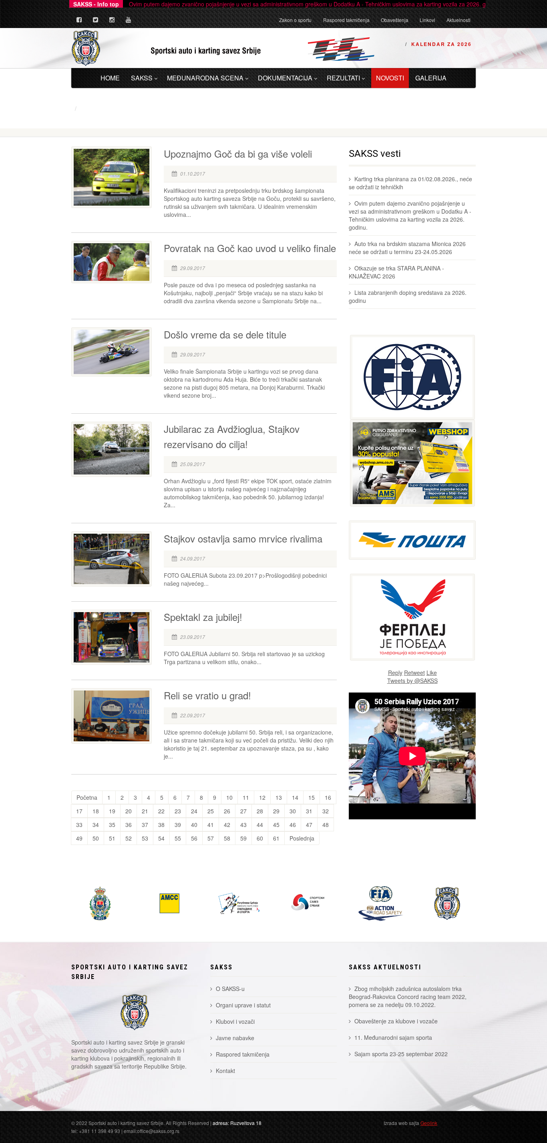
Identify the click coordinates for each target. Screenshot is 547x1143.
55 (178, 838)
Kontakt (225, 1071)
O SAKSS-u (230, 989)
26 (227, 811)
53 (145, 838)
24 (194, 811)
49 (79, 838)
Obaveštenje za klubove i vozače (396, 1021)
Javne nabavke (235, 1038)
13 (279, 797)
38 (161, 825)
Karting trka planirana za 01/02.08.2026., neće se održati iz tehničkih (410, 183)
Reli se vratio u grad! (207, 695)
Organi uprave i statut (243, 1005)
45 (276, 825)
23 (178, 811)
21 (145, 811)
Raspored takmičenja (346, 19)
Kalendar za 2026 (441, 44)
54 (161, 838)
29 (276, 811)
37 (145, 825)
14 (295, 797)
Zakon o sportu (295, 19)
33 (79, 825)
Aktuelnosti (458, 19)
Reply (395, 673)
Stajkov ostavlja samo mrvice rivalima (243, 538)
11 (246, 797)
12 (262, 797)
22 (161, 811)
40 (194, 825)
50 (96, 838)
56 (194, 838)
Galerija (430, 77)
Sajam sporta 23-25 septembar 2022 (401, 1054)
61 (276, 838)
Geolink (428, 1122)
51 (112, 838)
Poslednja (302, 838)
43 (243, 825)
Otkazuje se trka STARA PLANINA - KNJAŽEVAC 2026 (396, 272)
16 (328, 797)
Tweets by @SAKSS (412, 681)
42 (227, 825)
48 (325, 825)
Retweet (414, 673)
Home (110, 77)
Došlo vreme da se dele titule (225, 334)
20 (128, 811)
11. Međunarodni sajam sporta (393, 1037)
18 (96, 811)
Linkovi (427, 19)
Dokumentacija (285, 77)
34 (96, 825)
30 (293, 811)
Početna (86, 797)
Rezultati (343, 77)
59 (243, 838)
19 (112, 811)
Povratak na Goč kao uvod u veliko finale (250, 248)
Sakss (142, 77)
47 (309, 825)
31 (309, 811)
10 (229, 797)
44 (260, 825)
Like (431, 673)
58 (227, 838)
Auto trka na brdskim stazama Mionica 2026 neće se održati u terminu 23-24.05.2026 (407, 248)
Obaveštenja (394, 19)
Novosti (390, 77)
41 (210, 825)
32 (325, 811)
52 (128, 838)
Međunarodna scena (205, 77)
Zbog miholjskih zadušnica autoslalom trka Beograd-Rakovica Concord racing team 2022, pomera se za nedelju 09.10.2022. (408, 997)
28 (260, 811)
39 (178, 825)
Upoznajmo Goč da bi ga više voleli (238, 153)
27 (243, 811)
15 (311, 797)
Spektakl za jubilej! (203, 617)
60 (260, 838)
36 (128, 825)
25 (210, 811)
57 (210, 838)
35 (112, 825)
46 (293, 825)
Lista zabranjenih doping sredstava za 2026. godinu (408, 296)
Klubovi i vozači (235, 1021)
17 (79, 811)
